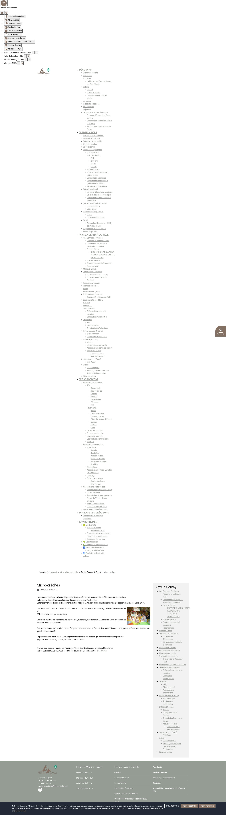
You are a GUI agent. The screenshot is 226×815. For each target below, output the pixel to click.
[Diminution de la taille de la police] (25, 56)
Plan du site (157, 767)
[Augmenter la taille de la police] (28, 56)
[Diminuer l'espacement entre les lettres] (18, 63)
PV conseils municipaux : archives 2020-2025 (131, 800)
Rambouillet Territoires (123, 788)
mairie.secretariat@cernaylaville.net (52, 786)
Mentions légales (160, 772)
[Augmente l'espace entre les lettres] (22, 63)
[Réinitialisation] (2, 13)
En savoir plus (21, 811)
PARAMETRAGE (172, 806)
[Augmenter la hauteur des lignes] (29, 59)
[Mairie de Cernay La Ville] (43, 72)
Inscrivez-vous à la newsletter (126, 767)
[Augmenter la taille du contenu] (36, 52)
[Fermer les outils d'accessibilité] (6, 13)
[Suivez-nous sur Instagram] (40, 789)
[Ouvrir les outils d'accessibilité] (4, 3)
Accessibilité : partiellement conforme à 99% (169, 789)
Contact (117, 772)
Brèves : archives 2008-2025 (126, 793)
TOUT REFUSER (207, 806)
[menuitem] (85, 69)
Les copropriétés (121, 778)
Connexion (157, 783)
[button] (220, 331)
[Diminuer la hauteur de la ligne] (26, 59)
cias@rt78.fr (102, 651)
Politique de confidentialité (164, 778)
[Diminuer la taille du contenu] (33, 52)
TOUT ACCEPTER (190, 806)
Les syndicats (120, 783)
